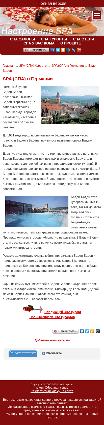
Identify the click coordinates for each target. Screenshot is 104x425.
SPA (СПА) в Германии (68, 65)
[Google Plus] (79, 50)
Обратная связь (56, 387)
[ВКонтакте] (52, 50)
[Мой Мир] (68, 50)
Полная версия (52, 3)
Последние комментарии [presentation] (23, 352)
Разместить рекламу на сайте (52, 391)
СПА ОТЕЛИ (83, 39)
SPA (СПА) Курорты (33, 65)
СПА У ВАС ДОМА (39, 43)
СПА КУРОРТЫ (54, 39)
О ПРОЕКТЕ (70, 43)
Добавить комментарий (52, 340)
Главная (9, 65)
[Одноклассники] (63, 50)
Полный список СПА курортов (52, 317)
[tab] (23, 353)
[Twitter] (58, 50)
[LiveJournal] (73, 50)
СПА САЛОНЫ (22, 39)
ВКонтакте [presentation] (53, 353)
